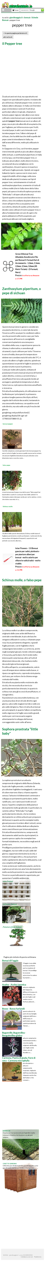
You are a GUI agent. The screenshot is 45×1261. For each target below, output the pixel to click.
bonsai (27, 17)
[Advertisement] (22, 70)
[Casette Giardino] (20, 1177)
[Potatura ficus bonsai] (16, 935)
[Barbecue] (20, 1144)
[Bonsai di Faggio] (12, 972)
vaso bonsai (8, 881)
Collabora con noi (27, 1257)
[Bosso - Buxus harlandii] (12, 1020)
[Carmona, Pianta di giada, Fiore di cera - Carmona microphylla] (12, 1072)
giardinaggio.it (16, 17)
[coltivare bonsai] (16, 912)
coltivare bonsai (10, 904)
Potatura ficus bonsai (12, 927)
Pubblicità (37, 1257)
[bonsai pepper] (12, 439)
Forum (16, 10)
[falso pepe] (12, 480)
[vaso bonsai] (16, 890)
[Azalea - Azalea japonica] (12, 996)
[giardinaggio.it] (17, 6)
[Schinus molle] (12, 521)
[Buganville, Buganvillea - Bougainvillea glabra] (12, 1047)
